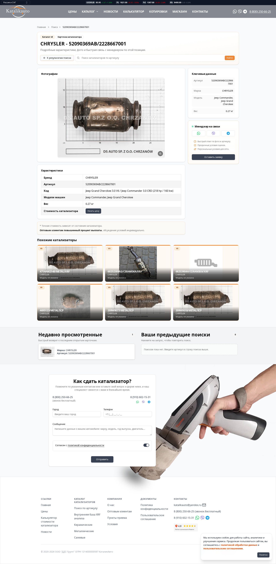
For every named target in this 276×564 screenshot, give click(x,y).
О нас (110, 505)
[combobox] (15, 2)
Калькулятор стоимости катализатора (49, 521)
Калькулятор (133, 11)
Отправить (102, 459)
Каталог (88, 11)
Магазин (179, 11)
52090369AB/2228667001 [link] (76, 27)
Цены (72, 11)
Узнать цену (93, 211)
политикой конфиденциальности (86, 445)
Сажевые (79, 537)
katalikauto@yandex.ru (188, 505)
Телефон (108, 409)
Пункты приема (117, 517)
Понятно (263, 554)
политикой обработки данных (239, 544)
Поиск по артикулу (85, 508)
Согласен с (79, 445)
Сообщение (59, 424)
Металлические (84, 531)
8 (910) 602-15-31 (140, 397)
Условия (112, 524)
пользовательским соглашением (223, 548)
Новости (111, 11)
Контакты (200, 11)
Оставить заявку (213, 157)
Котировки (158, 11)
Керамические (83, 525)
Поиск (54, 27)
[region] (111, 118)
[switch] (146, 445)
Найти (230, 57)
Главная (41, 27)
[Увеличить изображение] (160, 153)
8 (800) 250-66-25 (260, 11)
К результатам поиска (59, 57)
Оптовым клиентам (119, 511)
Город (56, 409)
